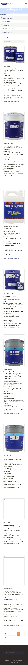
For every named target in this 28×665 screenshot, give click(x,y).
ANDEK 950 (7, 455)
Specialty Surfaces (7, 29)
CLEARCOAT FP (8, 294)
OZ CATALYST (8, 522)
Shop (13, 13)
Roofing (5, 25)
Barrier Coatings (7, 18)
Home (7, 13)
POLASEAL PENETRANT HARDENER (11, 228)
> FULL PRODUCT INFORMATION (11, 101)
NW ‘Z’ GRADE (8, 369)
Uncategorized (6, 32)
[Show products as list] (7, 37)
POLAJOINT (7, 66)
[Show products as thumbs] (4, 37)
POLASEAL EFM (8, 588)
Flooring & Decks (7, 21)
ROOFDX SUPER (8, 143)
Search (22, 652)
